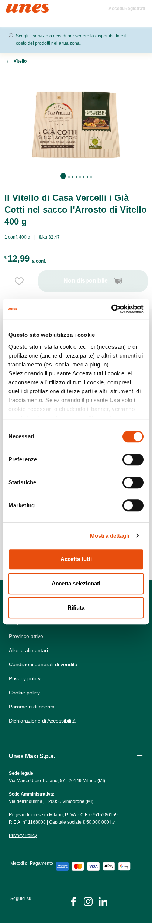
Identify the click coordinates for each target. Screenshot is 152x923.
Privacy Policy (23, 835)
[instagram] (88, 901)
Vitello (20, 61)
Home (14, 7)
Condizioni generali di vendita (43, 664)
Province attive (26, 636)
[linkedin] (103, 901)
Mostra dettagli (109, 535)
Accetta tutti (76, 559)
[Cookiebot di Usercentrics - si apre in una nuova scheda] (111, 309)
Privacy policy (25, 678)
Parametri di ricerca (32, 707)
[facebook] (73, 901)
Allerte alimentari (28, 650)
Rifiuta (76, 607)
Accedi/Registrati (126, 8)
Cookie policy (24, 692)
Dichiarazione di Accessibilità (42, 721)
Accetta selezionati (76, 583)
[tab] (63, 176)
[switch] (133, 459)
